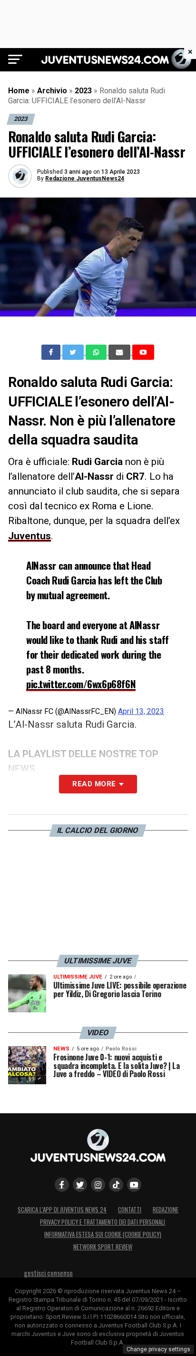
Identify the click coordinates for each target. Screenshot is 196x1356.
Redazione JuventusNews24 (84, 178)
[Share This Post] (97, 352)
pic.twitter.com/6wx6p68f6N (81, 683)
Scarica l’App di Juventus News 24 (62, 1209)
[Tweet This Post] (74, 352)
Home (18, 90)
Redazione (165, 1209)
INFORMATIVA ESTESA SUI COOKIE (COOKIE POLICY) (102, 1234)
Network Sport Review (102, 1246)
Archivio (52, 90)
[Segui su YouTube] (134, 1185)
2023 (83, 90)
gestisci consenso (48, 1273)
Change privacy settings (158, 1349)
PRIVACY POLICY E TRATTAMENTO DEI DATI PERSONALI (102, 1222)
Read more (94, 784)
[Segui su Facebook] (62, 1185)
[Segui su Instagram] (98, 1185)
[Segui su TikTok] (116, 1185)
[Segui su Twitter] (80, 1185)
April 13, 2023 (141, 711)
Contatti (129, 1209)
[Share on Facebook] (51, 352)
